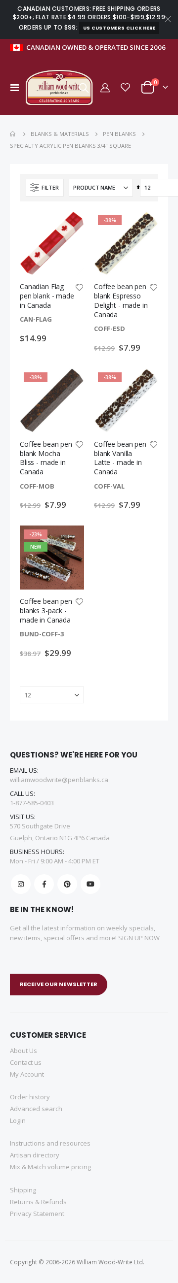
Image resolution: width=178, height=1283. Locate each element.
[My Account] (104, 87)
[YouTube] (90, 884)
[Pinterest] (67, 884)
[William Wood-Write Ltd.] (61, 87)
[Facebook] (44, 884)
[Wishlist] (125, 87)
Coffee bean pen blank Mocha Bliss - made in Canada (46, 458)
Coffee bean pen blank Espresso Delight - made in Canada (121, 300)
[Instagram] (21, 884)
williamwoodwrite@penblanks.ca (59, 779)
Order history (30, 1096)
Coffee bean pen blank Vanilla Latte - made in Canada (120, 458)
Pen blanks (119, 133)
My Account (27, 1074)
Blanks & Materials (60, 133)
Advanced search (36, 1108)
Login (18, 1120)
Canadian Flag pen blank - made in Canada (47, 296)
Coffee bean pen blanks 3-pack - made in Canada (46, 611)
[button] (79, 288)
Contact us (26, 1062)
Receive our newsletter (58, 984)
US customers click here (119, 28)
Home (13, 134)
